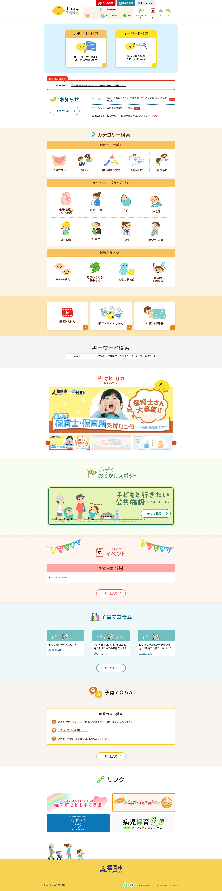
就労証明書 (112, 356)
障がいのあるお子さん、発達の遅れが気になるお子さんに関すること (137, 99)
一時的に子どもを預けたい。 (73, 730)
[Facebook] (131, 885)
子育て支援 (136, 356)
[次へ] (174, 443)
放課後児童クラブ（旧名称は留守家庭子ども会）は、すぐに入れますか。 (95, 722)
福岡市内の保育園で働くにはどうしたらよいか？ (84, 739)
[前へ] (47, 443)
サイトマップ (174, 885)
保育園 (101, 356)
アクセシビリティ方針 (143, 885)
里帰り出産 (150, 356)
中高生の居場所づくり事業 (120, 108)
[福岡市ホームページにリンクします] (111, 872)
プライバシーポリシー (160, 885)
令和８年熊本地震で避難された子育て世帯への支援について (98, 86)
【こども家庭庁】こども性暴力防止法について (128, 116)
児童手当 (124, 356)
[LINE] (125, 885)
